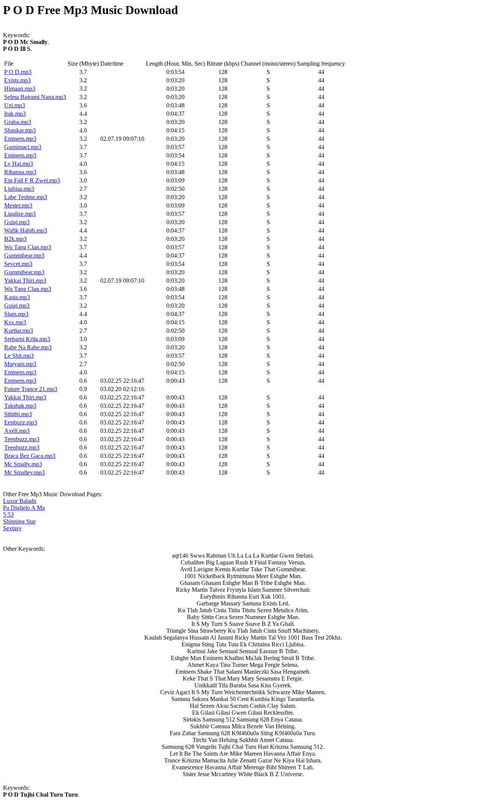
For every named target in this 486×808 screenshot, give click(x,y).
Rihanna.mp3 (20, 172)
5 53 (8, 514)
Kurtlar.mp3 (18, 330)
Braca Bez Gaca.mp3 (29, 456)
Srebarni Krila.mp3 (27, 339)
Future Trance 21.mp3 (30, 389)
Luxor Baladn (19, 501)
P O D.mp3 (18, 72)
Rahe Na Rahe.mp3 (28, 347)
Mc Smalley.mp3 (24, 472)
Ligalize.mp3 (20, 214)
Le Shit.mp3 (19, 355)
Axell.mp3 (17, 431)
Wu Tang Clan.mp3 (27, 247)
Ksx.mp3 (15, 322)
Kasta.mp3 (17, 297)
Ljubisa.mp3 (19, 188)
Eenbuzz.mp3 (20, 422)
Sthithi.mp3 (18, 414)
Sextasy (12, 528)
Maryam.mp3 (20, 364)
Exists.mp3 (17, 80)
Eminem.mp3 (20, 138)
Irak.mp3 (15, 113)
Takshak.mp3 (20, 405)
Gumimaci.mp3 (22, 147)
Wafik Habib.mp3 (25, 230)
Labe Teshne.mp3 (25, 197)
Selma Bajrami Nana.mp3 (35, 97)
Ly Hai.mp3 (18, 163)
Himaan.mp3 (19, 88)
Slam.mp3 (16, 314)
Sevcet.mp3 (18, 264)
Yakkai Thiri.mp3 (25, 280)
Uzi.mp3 (14, 105)
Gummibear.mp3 (24, 255)
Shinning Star (19, 521)
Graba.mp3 (17, 122)
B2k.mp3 (15, 239)
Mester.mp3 (18, 205)
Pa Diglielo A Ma (24, 508)
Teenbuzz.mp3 (21, 439)
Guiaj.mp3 (17, 222)
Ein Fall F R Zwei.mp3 (32, 180)
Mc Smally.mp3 (23, 464)
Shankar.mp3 (20, 130)
